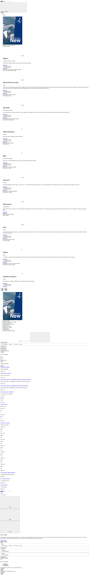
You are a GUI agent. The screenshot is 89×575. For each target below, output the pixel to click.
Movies (10, 344)
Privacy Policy (3, 540)
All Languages (6, 551)
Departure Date (3, 567)
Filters (6, 342)
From (1, 358)
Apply (6, 557)
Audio (20, 344)
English (2, 12)
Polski (4, 15)
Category (2, 346)
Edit (1, 361)
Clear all (2, 568)
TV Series (16, 344)
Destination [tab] (5, 564)
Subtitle (1, 349)
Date (1, 356)
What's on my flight (4, 11)
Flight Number (3, 360)
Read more (5, 65)
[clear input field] (39, 337)
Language (2, 348)
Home (1, 492)
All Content (5, 344)
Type (2, 544)
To (1, 359)
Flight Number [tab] (5, 565)
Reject (2, 541)
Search (2, 342)
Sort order (2, 350)
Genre (1, 347)
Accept (5, 541)
